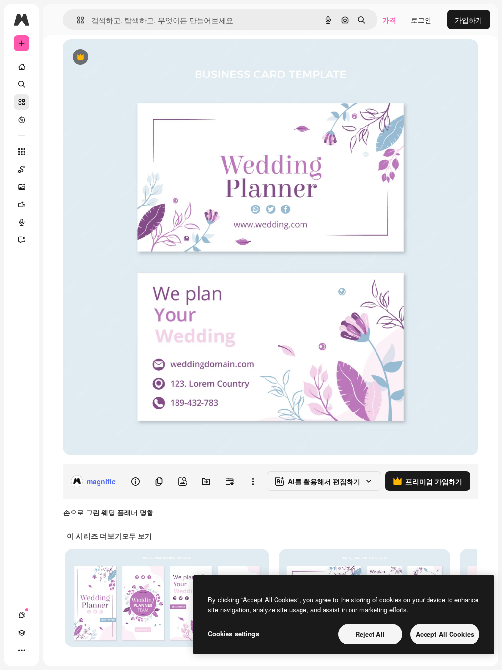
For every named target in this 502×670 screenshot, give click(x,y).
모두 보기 (136, 536)
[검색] (21, 84)
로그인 (421, 20)
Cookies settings (233, 633)
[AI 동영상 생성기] (21, 204)
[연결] (21, 615)
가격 (389, 20)
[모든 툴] (21, 151)
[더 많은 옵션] (253, 481)
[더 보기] (21, 650)
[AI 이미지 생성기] (21, 187)
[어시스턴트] (21, 240)
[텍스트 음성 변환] (21, 222)
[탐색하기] (21, 120)
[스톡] (21, 102)
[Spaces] (21, 169)
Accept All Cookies (445, 634)
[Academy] (21, 633)
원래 (119, 57)
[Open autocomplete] (76, 20)
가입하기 (468, 20)
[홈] (21, 67)
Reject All (370, 634)
